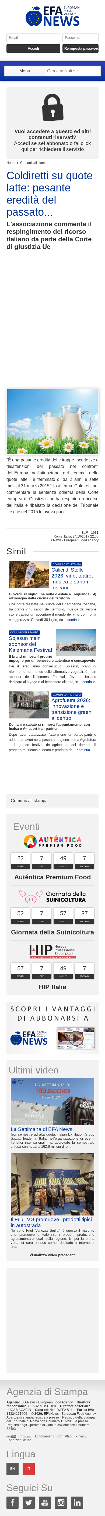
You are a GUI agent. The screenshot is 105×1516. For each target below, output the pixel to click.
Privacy (80, 1436)
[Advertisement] (52, 329)
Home (10, 163)
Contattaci (64, 1436)
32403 (11, 1429)
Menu (24, 71)
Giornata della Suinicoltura (52, 932)
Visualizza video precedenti (53, 1255)
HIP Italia (52, 987)
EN (12, 1469)
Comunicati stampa (34, 163)
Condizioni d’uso (18, 1440)
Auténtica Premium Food (52, 877)
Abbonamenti (44, 1436)
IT (28, 1469)
